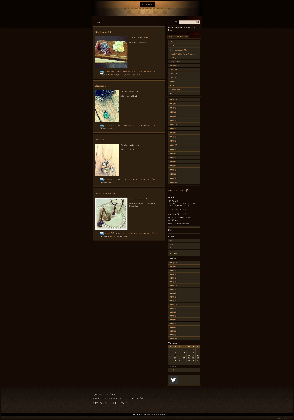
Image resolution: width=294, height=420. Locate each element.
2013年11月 (174, 182)
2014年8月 (173, 153)
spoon (125, 236)
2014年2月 (173, 174)
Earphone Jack (175, 89)
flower (138, 75)
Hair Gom (174, 73)
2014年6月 (173, 161)
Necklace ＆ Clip (103, 32)
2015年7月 (173, 128)
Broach (110, 236)
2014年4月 (173, 170)
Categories (171, 36)
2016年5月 (173, 112)
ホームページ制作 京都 (283, 418)
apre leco (147, 4)
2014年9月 (173, 149)
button (170, 190)
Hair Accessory (112, 75)
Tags (186, 36)
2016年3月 (173, 120)
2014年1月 (173, 178)
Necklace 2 (100, 139)
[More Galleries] (102, 72)
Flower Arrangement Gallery (179, 50)
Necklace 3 (100, 85)
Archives (180, 36)
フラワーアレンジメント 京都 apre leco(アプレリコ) (139, 71)
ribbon (181, 190)
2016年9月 (173, 104)
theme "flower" (175, 61)
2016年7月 (173, 108)
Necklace (128, 75)
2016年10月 (174, 99)
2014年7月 (173, 157)
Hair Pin (173, 77)
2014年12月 (174, 145)
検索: (176, 21)
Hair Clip (121, 75)
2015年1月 (173, 141)
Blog (171, 42)
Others (172, 85)
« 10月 (172, 370)
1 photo (145, 37)
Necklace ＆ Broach (105, 193)
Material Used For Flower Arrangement (183, 54)
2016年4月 (173, 116)
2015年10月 (174, 124)
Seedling (173, 58)
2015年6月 (173, 133)
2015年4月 (173, 137)
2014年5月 (173, 166)
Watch (172, 93)
